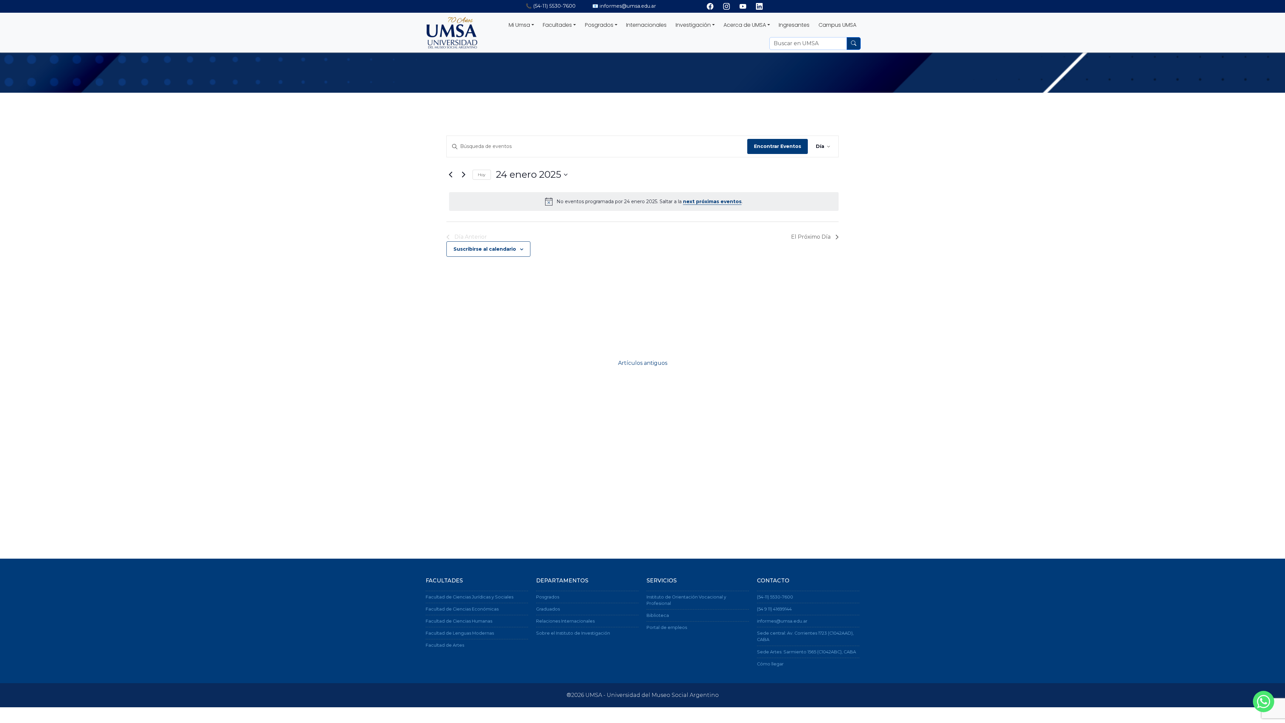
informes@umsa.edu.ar (782, 621)
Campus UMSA (837, 25)
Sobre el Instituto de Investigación (573, 633)
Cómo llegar (770, 663)
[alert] (644, 201)
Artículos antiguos (642, 363)
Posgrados (547, 596)
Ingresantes (794, 25)
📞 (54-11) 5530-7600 (551, 6)
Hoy (482, 174)
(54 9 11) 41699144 (774, 609)
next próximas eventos (712, 201)
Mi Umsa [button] (519, 25)
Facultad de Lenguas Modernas (460, 633)
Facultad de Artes (445, 645)
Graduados (548, 609)
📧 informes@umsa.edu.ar (624, 6)
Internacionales (646, 25)
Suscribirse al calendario (484, 249)
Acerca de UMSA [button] (744, 25)
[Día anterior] (450, 175)
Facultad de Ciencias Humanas (459, 621)
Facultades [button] (557, 25)
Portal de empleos (667, 627)
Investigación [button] (693, 25)
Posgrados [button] (599, 25)
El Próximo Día (811, 237)
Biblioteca (658, 615)
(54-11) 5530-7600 (775, 596)
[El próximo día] (463, 175)
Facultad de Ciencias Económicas (462, 609)
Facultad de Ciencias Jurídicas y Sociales (469, 596)
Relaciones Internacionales (565, 621)
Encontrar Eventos (777, 146)
